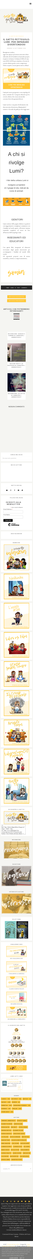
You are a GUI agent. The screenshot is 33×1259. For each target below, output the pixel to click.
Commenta (24, 287)
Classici (4, 1098)
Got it (22, 1258)
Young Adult (5, 1111)
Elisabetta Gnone (7, 1123)
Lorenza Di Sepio (7, 1146)
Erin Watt (14, 1127)
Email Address (8, 509)
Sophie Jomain (23, 1127)
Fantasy (4, 1102)
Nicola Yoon (15, 1149)
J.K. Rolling (5, 1136)
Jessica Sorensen (15, 1136)
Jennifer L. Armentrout (8, 1120)
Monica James (6, 1159)
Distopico (15, 1098)
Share (12, 287)
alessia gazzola (7, 1133)
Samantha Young (17, 1159)
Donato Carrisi (22, 1120)
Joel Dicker (15, 1143)
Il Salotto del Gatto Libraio (13, 1244)
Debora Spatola (6, 1130)
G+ (15, 287)
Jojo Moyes (5, 1156)
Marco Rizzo (5, 1149)
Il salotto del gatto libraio (13, 1081)
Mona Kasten (5, 1127)
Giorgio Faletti (6, 1153)
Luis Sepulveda (24, 1156)
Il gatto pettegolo (16, 36)
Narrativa (5, 1105)
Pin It (18, 287)
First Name (6, 514)
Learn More (13, 1258)
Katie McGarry (25, 1143)
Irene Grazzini (6, 1143)
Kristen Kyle (25, 1136)
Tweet (7, 287)
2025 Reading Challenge (12, 1079)
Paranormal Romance (20, 1105)
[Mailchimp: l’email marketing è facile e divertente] (13, 526)
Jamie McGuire (18, 1123)
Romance (4, 1108)
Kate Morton (14, 1156)
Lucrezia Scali (17, 1146)
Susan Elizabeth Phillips (19, 1140)
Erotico (25, 1098)
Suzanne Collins (18, 1130)
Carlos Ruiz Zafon (19, 1133)
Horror (14, 1102)
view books (20, 1089)
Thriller (14, 1108)
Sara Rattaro (6, 1140)
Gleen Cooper (17, 1153)
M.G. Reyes (27, 1146)
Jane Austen (26, 1153)
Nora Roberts (25, 1149)
